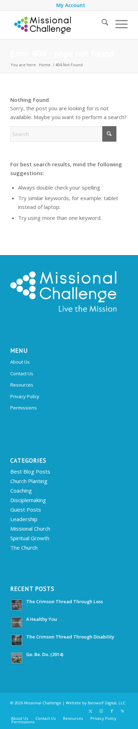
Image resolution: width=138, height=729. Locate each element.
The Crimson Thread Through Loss (64, 601)
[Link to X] (90, 711)
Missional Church (30, 528)
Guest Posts (25, 509)
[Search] (101, 23)
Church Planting (28, 480)
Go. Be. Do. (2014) (44, 654)
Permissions (23, 407)
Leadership (24, 519)
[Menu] (118, 23)
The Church (24, 547)
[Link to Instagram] (101, 711)
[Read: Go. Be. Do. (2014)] (16, 657)
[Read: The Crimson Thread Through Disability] (16, 640)
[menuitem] (71, 5)
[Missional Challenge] (57, 25)
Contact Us (21, 373)
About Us (20, 362)
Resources (21, 385)
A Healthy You (41, 619)
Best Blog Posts (30, 471)
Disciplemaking (28, 499)
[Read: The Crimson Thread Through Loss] (16, 605)
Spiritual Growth (29, 538)
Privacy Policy (24, 396)
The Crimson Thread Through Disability (70, 637)
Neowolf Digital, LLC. (107, 702)
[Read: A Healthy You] (16, 622)
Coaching (21, 490)
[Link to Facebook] (112, 711)
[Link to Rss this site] (122, 711)
